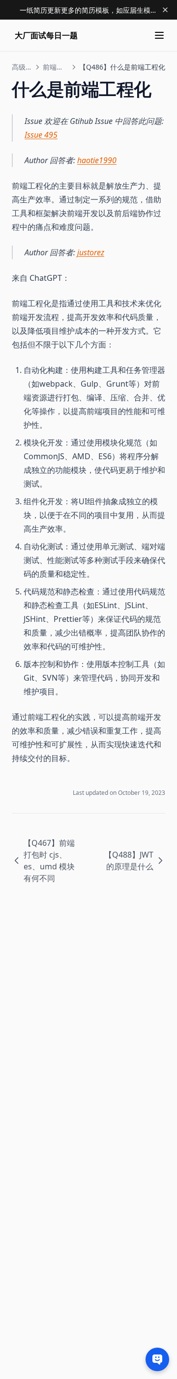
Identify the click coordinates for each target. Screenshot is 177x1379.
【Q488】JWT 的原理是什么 (128, 860)
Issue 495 (41, 134)
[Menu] (159, 35)
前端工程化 (55, 67)
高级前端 (22, 67)
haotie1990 (97, 160)
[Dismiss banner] (165, 10)
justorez (90, 252)
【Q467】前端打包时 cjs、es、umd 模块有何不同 (49, 860)
